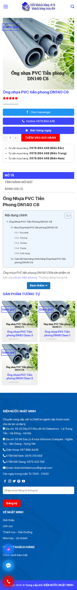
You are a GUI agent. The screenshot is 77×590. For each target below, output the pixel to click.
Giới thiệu (8, 520)
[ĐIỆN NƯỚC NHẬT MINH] (39, 6)
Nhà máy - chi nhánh (15, 538)
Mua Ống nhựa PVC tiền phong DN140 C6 (36, 227)
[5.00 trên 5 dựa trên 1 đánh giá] (38, 98)
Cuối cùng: (25, 253)
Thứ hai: (24, 238)
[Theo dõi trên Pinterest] (18, 481)
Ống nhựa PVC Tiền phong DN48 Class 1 (57, 333)
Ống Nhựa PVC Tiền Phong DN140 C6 (30, 221)
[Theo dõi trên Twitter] (14, 481)
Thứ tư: (23, 248)
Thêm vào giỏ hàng (40, 137)
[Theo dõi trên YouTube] (23, 481)
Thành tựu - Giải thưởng (17, 532)
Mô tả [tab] (9, 175)
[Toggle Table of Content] (66, 215)
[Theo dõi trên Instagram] (9, 481)
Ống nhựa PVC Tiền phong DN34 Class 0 (20, 376)
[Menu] (5, 6)
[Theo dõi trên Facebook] (5, 481)
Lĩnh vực (8, 526)
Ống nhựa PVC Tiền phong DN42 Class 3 (20, 333)
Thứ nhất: (24, 233)
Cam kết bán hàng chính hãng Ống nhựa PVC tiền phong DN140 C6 (40, 260)
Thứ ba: (23, 243)
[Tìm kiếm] (72, 6)
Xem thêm (37, 285)
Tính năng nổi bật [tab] (19, 182)
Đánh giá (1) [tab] (14, 189)
